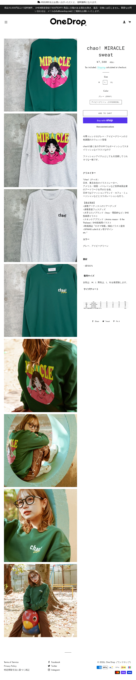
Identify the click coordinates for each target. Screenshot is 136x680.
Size (106, 76)
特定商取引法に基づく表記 (16, 669)
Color (105, 90)
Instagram (55, 669)
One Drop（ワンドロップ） (119, 662)
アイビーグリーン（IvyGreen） (105, 102)
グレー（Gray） (106, 96)
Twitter (54, 666)
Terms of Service (11, 662)
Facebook (55, 662)
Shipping (101, 67)
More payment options (105, 126)
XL (111, 82)
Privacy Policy (10, 666)
